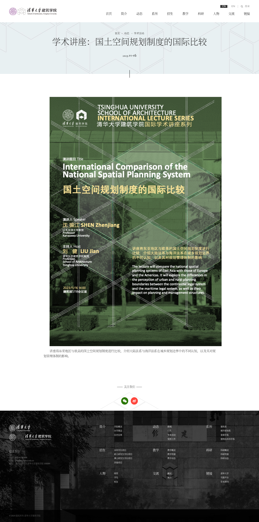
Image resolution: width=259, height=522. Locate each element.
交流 (231, 14)
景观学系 (225, 435)
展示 (169, 477)
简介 (124, 14)
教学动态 (171, 458)
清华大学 (225, 473)
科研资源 (225, 454)
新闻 (169, 427)
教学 (185, 14)
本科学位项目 (120, 450)
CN (224, 6)
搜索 (247, 6)
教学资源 (171, 454)
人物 (216, 14)
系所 (155, 14)
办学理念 (118, 431)
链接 (247, 14)
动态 (139, 14)
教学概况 (171, 450)
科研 (201, 14)
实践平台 (225, 477)
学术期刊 (225, 482)
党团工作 (171, 439)
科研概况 (225, 450)
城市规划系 (226, 431)
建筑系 (224, 427)
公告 (169, 431)
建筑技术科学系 (228, 439)
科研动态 (225, 458)
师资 (116, 473)
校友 (116, 482)
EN (233, 6)
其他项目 (118, 463)
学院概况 (118, 427)
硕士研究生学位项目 (123, 454)
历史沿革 (118, 435)
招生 (170, 14)
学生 (116, 477)
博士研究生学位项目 (123, 458)
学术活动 (138, 33)
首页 (109, 14)
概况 (169, 473)
